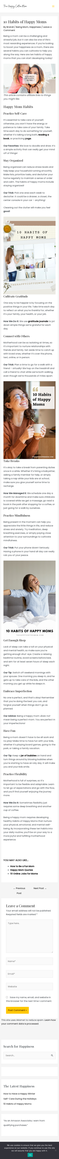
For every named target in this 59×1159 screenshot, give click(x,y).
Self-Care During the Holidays (19, 1098)
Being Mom (22, 27)
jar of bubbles (28, 755)
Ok (30, 1155)
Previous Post (19, 889)
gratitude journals (38, 321)
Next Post (40, 888)
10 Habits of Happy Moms (17, 1103)
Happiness (35, 27)
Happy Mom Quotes (21, 870)
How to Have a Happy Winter (19, 1093)
